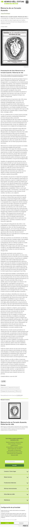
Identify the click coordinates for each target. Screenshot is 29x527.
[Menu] (27, 2)
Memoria (18, 391)
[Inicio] (12, 2)
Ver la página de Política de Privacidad (8, 519)
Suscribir (14, 465)
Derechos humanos (14, 387)
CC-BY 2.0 (19, 395)
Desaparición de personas (7, 391)
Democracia (4, 387)
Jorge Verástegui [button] (5, 13)
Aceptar (7, 523)
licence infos (26, 66)
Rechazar (21, 523)
